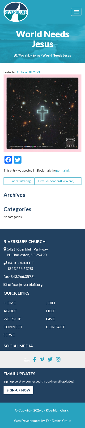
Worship (24, 55)
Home (10, 302)
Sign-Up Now (18, 390)
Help (50, 311)
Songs (36, 55)
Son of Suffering (19, 181)
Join (50, 302)
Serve (9, 335)
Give (50, 319)
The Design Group (58, 421)
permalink (63, 170)
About (10, 311)
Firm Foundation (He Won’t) (58, 181)
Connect (13, 327)
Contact (55, 327)
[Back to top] (72, 415)
